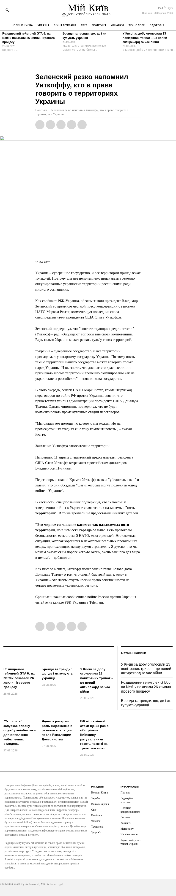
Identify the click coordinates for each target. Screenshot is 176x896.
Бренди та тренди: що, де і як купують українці (57, 673)
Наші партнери (129, 834)
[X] (50, 124)
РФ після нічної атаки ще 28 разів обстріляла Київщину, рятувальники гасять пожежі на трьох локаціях (94, 734)
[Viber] (82, 124)
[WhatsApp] (61, 124)
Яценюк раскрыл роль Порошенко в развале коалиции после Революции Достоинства (57, 730)
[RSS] (152, 791)
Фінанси (95, 821)
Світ (93, 809)
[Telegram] (71, 124)
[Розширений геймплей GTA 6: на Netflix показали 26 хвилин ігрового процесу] (20, 658)
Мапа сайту (127, 828)
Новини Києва (99, 792)
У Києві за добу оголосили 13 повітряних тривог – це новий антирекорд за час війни (145, 37)
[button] (7, 10)
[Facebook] (39, 124)
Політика (41, 110)
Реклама (125, 817)
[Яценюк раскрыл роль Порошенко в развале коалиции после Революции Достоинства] (58, 710)
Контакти (126, 823)
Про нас (125, 792)
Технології (97, 826)
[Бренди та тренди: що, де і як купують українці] (58, 658)
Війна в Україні (100, 804)
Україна (95, 798)
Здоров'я (96, 832)
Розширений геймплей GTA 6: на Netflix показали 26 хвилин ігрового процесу (28, 37)
